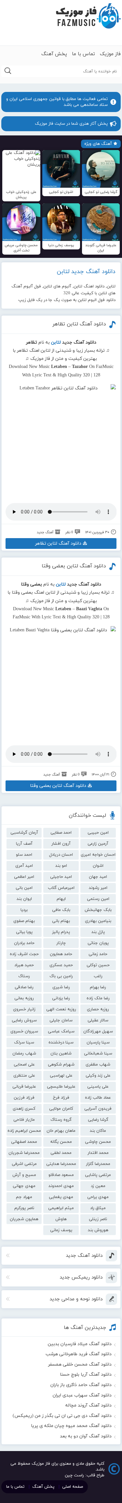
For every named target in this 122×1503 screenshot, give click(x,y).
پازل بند (98, 932)
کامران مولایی (61, 1109)
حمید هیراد (24, 965)
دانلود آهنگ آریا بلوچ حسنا (86, 1374)
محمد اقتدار (98, 1153)
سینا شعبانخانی (98, 1053)
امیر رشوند (98, 888)
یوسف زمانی (61, 1230)
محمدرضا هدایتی (61, 1164)
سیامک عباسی (61, 1031)
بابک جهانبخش (98, 910)
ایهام (61, 899)
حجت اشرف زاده (24, 954)
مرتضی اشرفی (24, 1164)
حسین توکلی (98, 965)
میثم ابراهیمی (61, 1208)
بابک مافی (61, 910)
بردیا (24, 910)
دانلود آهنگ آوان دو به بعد (86, 1436)
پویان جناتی (98, 943)
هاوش (61, 1219)
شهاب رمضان (24, 1053)
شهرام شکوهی (61, 1064)
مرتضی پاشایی (98, 1175)
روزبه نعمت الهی (61, 1009)
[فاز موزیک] (88, 16)
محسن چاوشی (98, 1142)
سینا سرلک (24, 1042)
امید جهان (98, 877)
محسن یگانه (61, 1142)
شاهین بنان (61, 1053)
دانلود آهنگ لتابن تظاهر (79, 324)
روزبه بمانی (24, 998)
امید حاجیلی (61, 877)
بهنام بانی (61, 921)
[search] (7, 71)
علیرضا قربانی (24, 1087)
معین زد (98, 1186)
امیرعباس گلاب (61, 888)
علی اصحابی (24, 1064)
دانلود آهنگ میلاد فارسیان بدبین (80, 1344)
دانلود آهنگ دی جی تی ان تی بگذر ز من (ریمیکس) (62, 1416)
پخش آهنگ (54, 54)
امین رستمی (98, 899)
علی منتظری (24, 1076)
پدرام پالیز (61, 932)
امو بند (61, 866)
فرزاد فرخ (61, 1098)
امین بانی (24, 888)
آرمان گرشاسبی (24, 833)
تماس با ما (83, 54)
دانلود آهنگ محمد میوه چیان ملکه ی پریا (71, 1426)
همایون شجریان (24, 1219)
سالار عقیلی (98, 1020)
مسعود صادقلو (61, 1175)
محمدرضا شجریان (24, 1153)
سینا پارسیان (98, 1042)
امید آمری (24, 866)
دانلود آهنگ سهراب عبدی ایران (82, 1395)
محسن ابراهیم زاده (24, 1131)
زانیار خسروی (24, 1009)
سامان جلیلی (61, 1020)
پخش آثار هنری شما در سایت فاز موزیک (71, 124)
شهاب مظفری (98, 1064)
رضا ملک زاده (98, 998)
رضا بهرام (98, 987)
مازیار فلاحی (24, 1120)
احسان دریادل (61, 855)
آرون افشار (61, 844)
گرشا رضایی (98, 1120)
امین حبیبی (98, 833)
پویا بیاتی (24, 932)
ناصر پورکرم (24, 1208)
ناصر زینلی (98, 1219)
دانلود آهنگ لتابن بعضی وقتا (74, 566)
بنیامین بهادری (98, 921)
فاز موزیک (110, 54)
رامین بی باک (61, 976)
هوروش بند (98, 1230)
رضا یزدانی (61, 998)
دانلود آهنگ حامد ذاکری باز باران (81, 1385)
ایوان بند (24, 899)
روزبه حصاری (98, 1009)
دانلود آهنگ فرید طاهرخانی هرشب (79, 1354)
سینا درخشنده (61, 1042)
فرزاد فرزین (24, 1098)
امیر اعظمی (24, 877)
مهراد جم (24, 1197)
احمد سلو (24, 855)
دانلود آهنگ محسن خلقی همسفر (80, 1364)
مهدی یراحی (98, 1197)
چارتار (61, 943)
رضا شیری (61, 987)
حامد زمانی (97, 954)
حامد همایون (61, 954)
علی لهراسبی (61, 1076)
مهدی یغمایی (61, 1197)
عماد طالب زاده (98, 1098)
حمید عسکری (61, 965)
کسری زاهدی (24, 1109)
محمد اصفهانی (24, 1142)
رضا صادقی (24, 987)
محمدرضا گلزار (98, 1164)
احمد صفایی (61, 833)
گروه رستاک (61, 1120)
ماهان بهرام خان (61, 1131)
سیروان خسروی (24, 1031)
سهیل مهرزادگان (98, 1031)
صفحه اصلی (72, 1487)
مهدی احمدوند (61, 1186)
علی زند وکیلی (98, 1076)
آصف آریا (24, 844)
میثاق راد (98, 1208)
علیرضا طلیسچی (61, 1087)
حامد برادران (24, 943)
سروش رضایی (24, 1020)
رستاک (24, 976)
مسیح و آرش (24, 1175)
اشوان (98, 866)
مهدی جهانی (24, 1186)
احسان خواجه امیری (98, 855)
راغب (98, 976)
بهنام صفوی (24, 921)
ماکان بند (98, 1131)
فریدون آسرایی (98, 1109)
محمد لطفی (61, 1153)
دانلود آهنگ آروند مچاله (88, 1405)
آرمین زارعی (98, 844)
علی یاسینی (98, 1087)
